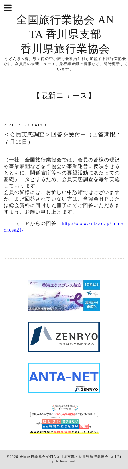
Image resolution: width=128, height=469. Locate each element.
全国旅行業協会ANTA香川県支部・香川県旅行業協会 (64, 456)
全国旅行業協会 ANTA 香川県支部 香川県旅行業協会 (65, 34)
